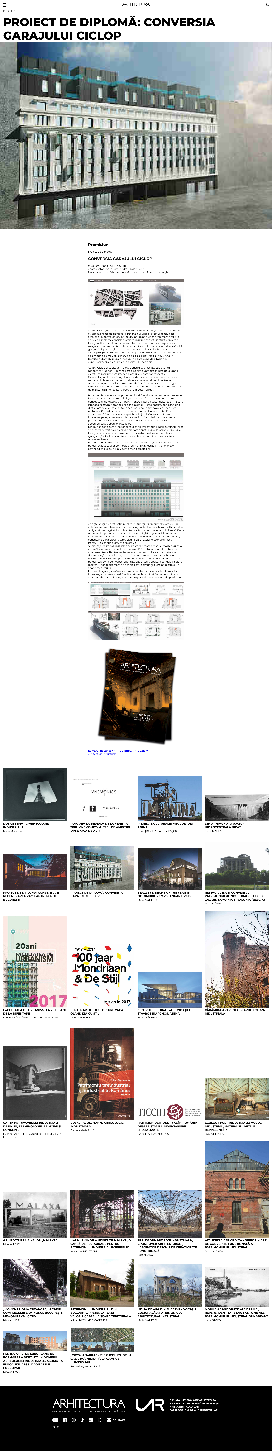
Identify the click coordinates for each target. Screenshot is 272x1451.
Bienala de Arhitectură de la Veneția (195, 1403)
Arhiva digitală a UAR (184, 1406)
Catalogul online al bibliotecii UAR (194, 1410)
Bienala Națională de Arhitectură (193, 1400)
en (58, 1426)
